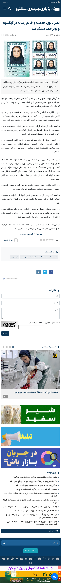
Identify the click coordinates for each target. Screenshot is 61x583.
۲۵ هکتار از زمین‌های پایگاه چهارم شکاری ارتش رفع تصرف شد (33, 481)
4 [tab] (4, 347)
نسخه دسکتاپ (30, 550)
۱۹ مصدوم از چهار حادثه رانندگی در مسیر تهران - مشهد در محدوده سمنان (30, 506)
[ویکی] (3, 559)
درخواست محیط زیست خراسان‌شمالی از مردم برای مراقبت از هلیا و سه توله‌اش (30, 495)
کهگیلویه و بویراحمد (27, 234)
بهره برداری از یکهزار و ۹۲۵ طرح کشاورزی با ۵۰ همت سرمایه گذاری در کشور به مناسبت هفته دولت (31, 523)
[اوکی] (8, 559)
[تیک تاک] (12, 559)
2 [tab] (10, 347)
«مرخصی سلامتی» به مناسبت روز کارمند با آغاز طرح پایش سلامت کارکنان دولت (29, 501)
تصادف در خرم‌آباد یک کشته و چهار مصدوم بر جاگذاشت (36, 510)
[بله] (39, 559)
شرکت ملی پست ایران (48, 257)
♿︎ (55, 576)
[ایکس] (53, 559)
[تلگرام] (58, 559)
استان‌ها (39, 234)
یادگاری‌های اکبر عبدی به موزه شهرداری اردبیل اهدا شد (36, 485)
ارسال (5, 333)
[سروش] (26, 559)
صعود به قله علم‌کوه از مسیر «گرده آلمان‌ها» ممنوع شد (36, 489)
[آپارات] (44, 559)
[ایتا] (30, 559)
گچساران (14, 257)
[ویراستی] (21, 559)
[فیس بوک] (17, 559)
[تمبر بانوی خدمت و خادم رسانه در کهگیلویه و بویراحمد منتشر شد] (30, 58)
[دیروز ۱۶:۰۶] (30, 369)
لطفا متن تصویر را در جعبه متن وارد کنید (44, 322)
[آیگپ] (35, 559)
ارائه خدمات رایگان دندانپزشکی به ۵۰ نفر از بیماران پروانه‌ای (36, 392)
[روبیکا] (49, 559)
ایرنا (35, 9)
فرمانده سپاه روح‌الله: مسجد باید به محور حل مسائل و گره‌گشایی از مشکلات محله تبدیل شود (31, 516)
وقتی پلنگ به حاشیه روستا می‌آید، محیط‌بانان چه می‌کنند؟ (35, 477)
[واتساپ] (30, 563)
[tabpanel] (30, 374)
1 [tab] (13, 347)
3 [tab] (7, 347)
